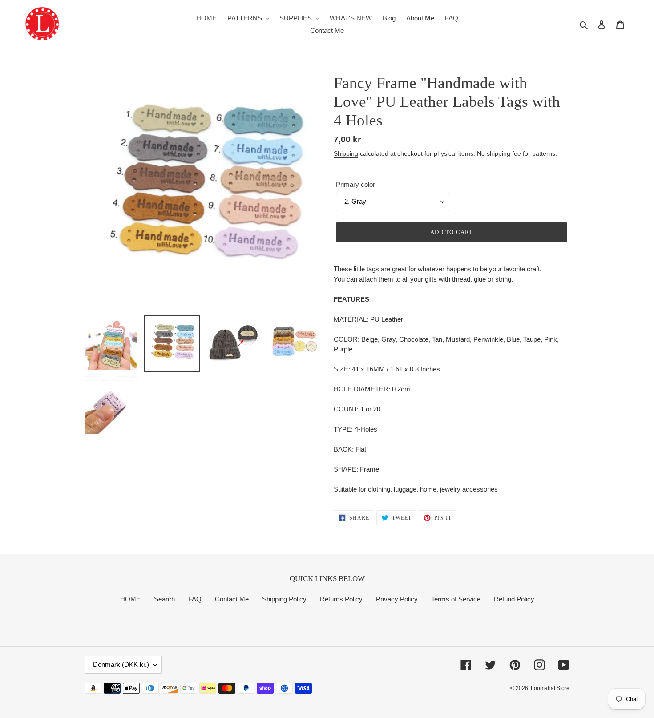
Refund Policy (514, 599)
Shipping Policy (284, 599)
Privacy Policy (397, 599)
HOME (130, 599)
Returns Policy (341, 599)
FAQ (195, 599)
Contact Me (232, 599)
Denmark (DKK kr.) (121, 664)
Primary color (355, 184)
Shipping (346, 153)
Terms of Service (455, 599)
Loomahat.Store (550, 688)
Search (164, 599)
